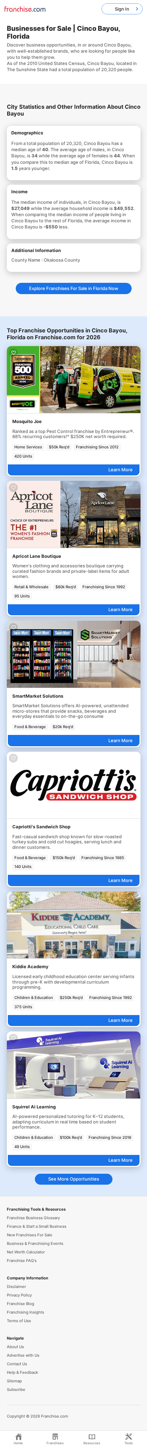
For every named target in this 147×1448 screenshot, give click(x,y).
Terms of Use (19, 1320)
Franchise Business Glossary (33, 1217)
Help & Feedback (22, 1372)
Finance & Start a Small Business (36, 1226)
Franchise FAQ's (22, 1260)
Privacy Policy (19, 1295)
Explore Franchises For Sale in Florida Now (73, 288)
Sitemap (14, 1381)
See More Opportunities (73, 1179)
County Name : (27, 260)
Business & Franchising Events (35, 1243)
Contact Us (17, 1363)
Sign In (122, 9)
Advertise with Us (23, 1355)
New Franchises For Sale (29, 1235)
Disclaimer (16, 1286)
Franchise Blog (20, 1303)
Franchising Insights (25, 1312)
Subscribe (16, 1389)
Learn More (120, 469)
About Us (15, 1346)
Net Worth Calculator (26, 1252)
